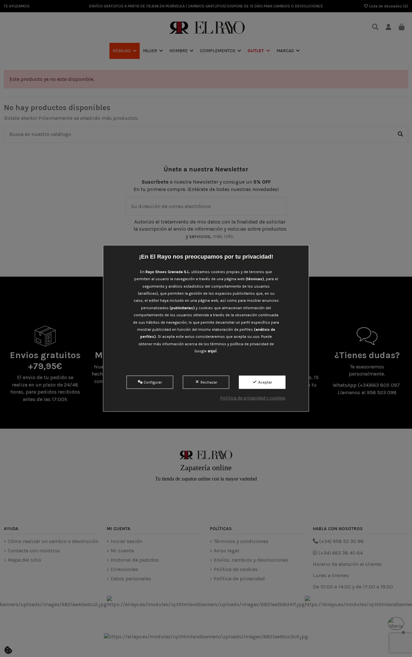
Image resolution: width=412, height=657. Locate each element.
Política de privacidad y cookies (253, 398)
